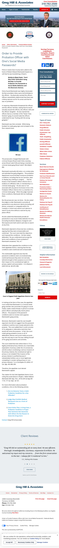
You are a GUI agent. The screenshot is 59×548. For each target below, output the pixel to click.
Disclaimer (14, 493)
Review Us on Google (47, 274)
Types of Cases (13, 9)
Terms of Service (33, 493)
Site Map (42, 493)
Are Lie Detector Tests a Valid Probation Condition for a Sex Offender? (18, 393)
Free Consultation (46, 72)
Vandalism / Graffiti (46, 146)
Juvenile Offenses (45, 144)
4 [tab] (32, 464)
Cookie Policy (24, 525)
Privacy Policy (23, 493)
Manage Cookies (34, 525)
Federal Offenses (45, 159)
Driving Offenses (45, 141)
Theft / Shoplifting (45, 137)
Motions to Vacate (45, 194)
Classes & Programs (46, 262)
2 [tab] (27, 464)
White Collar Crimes (46, 151)
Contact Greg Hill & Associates (49, 4)
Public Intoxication (45, 139)
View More (29, 469)
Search (47, 297)
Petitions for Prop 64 (46, 205)
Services (43, 164)
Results (35, 9)
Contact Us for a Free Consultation (19, 21)
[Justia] (51, 65)
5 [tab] (34, 464)
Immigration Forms (46, 191)
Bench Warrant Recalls (47, 167)
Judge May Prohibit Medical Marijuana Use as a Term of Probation (17, 401)
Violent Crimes (44, 149)
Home (3, 9)
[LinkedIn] (47, 65)
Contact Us (44, 9)
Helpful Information (47, 255)
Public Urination (45, 130)
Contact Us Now (47, 104)
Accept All (9, 542)
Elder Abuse (43, 154)
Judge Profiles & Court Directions (47, 247)
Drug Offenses (44, 127)
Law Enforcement (45, 267)
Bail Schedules (44, 257)
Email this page (52, 499)
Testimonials (26, 9)
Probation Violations (46, 156)
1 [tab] (25, 464)
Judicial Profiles (44, 264)
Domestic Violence (45, 125)
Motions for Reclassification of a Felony (46, 198)
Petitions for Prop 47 (46, 202)
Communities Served (47, 113)
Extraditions (43, 220)
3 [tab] (29, 464)
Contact (4, 420)
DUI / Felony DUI (45, 123)
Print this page (40, 499)
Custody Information (46, 260)
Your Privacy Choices (12, 525)
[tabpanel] (29, 451)
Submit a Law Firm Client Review (29, 475)
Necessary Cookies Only (26, 542)
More (55, 9)
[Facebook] (43, 65)
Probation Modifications (47, 173)
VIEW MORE (47, 239)
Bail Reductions (44, 184)
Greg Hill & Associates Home (17, 3)
